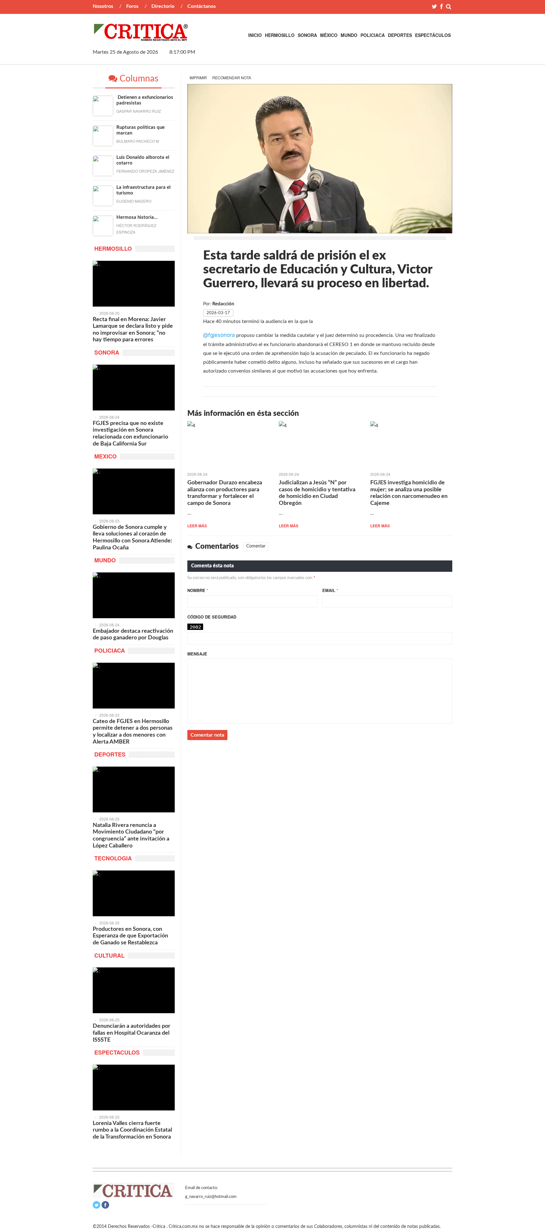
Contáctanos (201, 6)
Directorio (162, 6)
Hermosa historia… (137, 217)
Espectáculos (433, 35)
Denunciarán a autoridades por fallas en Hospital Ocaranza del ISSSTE (131, 1033)
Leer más (197, 526)
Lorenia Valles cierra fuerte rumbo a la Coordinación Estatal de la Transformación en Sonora (132, 1130)
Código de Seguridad (211, 617)
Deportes (400, 35)
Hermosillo (280, 35)
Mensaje (197, 654)
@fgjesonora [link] (219, 335)
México (328, 35)
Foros (132, 6)
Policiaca (372, 35)
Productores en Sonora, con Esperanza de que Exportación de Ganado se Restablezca (130, 936)
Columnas (137, 78)
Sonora (307, 35)
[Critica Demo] (141, 37)
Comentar (256, 546)
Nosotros (103, 6)
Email (330, 590)
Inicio (255, 35)
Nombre (197, 590)
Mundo (349, 35)
